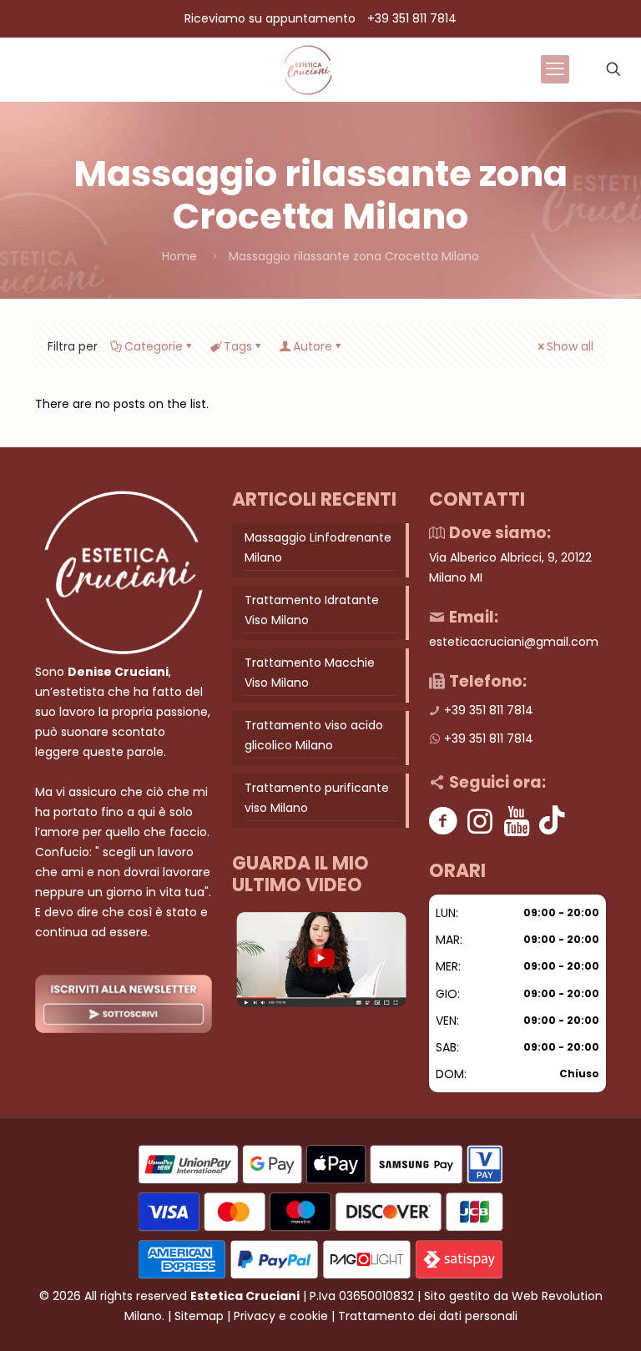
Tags (238, 346)
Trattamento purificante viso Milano (317, 797)
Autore (312, 346)
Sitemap (199, 1316)
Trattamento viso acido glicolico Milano (314, 735)
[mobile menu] (555, 69)
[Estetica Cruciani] (307, 69)
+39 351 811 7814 (412, 18)
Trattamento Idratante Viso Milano (312, 610)
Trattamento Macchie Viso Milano (310, 672)
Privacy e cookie (281, 1316)
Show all (570, 346)
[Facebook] (443, 820)
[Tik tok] (552, 820)
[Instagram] (480, 820)
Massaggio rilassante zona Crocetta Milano (354, 256)
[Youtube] (517, 820)
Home (179, 256)
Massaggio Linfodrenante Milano (318, 547)
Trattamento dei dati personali (427, 1316)
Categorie (153, 346)
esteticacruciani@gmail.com (513, 641)
